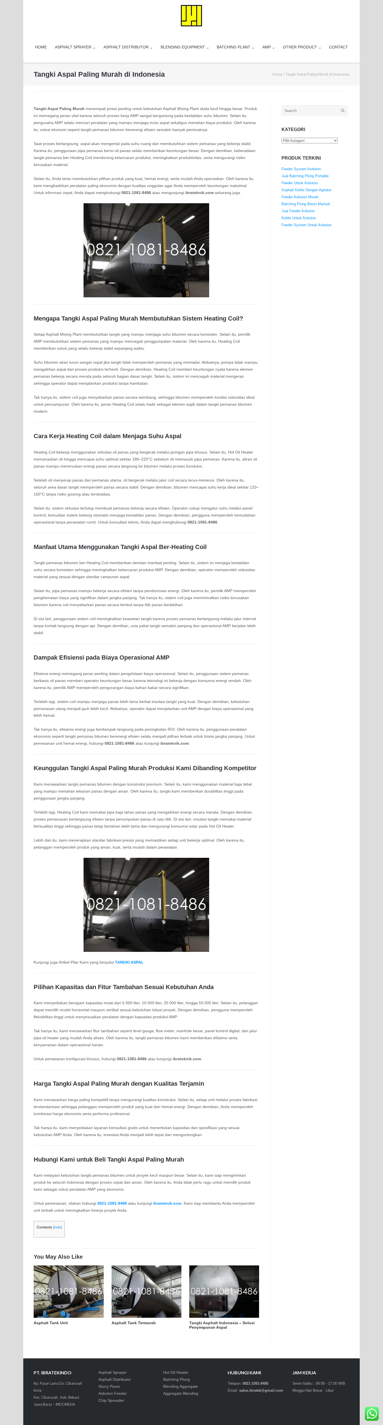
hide (57, 1227)
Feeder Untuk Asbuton (300, 183)
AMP (266, 47)
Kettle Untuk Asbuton (299, 218)
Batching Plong (176, 1379)
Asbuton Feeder (112, 1393)
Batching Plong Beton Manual (306, 204)
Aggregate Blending (180, 1393)
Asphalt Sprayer (112, 1372)
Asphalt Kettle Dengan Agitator (306, 190)
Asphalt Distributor (114, 1379)
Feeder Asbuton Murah (300, 197)
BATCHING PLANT (233, 47)
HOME (41, 47)
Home (277, 74)
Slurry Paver (109, 1386)
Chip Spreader (111, 1400)
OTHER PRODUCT (300, 47)
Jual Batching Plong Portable (305, 176)
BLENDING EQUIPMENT (183, 47)
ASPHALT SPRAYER (73, 47)
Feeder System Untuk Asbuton (306, 225)
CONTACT (338, 47)
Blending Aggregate (180, 1386)
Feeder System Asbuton (301, 169)
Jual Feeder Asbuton (298, 211)
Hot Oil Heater (175, 1372)
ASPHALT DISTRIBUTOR (126, 47)
